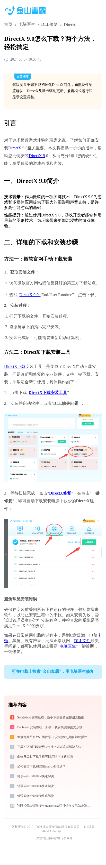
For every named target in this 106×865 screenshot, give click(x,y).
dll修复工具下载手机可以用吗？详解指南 (45, 756)
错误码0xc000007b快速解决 (35, 786)
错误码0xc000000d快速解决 (35, 776)
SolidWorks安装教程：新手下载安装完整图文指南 (50, 717)
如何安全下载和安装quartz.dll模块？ (41, 766)
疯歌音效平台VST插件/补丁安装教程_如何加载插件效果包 (54, 737)
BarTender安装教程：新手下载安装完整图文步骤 (49, 727)
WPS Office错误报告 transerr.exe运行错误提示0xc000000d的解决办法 (54, 805)
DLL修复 (49, 24)
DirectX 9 (37, 155)
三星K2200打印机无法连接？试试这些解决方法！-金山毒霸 (54, 747)
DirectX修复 (60, 493)
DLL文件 (82, 640)
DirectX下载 (14, 366)
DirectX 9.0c (29, 295)
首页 (8, 24)
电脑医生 (27, 24)
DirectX (14, 148)
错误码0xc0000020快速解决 (35, 796)
